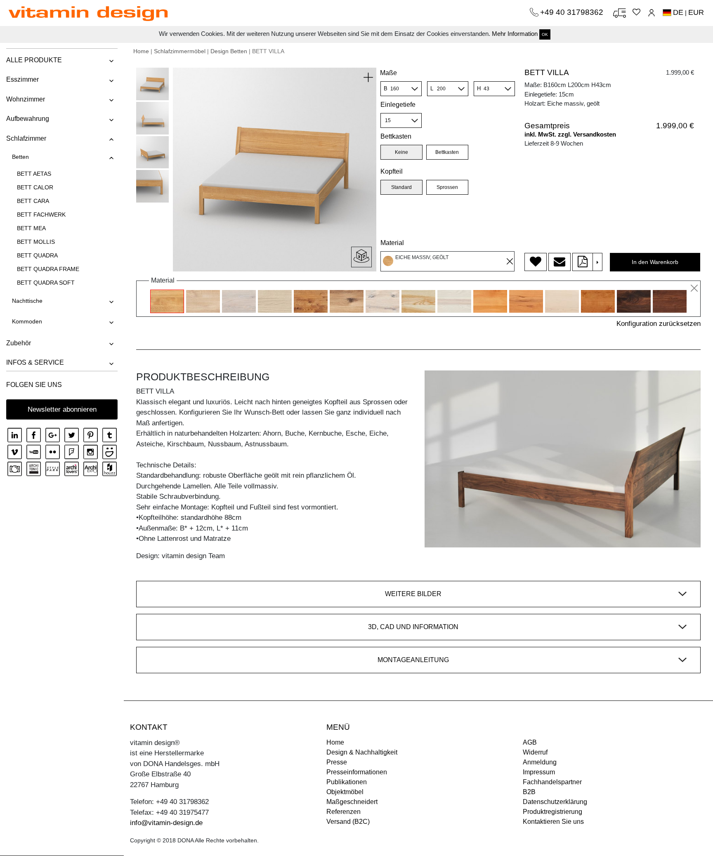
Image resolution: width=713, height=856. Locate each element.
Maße (388, 72)
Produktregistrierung (552, 811)
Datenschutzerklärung (555, 801)
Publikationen (346, 781)
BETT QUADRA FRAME (48, 269)
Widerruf (535, 752)
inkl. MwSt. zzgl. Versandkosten (570, 134)
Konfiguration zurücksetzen (658, 324)
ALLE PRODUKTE (34, 60)
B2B (529, 791)
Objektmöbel (345, 791)
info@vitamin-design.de (166, 823)
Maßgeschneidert (352, 801)
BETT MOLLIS (36, 241)
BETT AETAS (34, 173)
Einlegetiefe (398, 104)
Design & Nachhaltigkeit (361, 752)
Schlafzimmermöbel (179, 51)
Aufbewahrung (27, 118)
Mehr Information (515, 33)
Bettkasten (395, 136)
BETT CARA (33, 201)
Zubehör (18, 343)
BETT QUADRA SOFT (46, 282)
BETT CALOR (35, 187)
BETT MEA (31, 228)
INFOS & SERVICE (35, 362)
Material (392, 242)
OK (545, 34)
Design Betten (228, 51)
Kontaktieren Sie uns (553, 821)
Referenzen (343, 811)
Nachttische (27, 300)
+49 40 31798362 (572, 12)
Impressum (539, 772)
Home (141, 51)
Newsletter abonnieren (62, 409)
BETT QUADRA (37, 255)
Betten (20, 156)
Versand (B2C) (348, 821)
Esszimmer (22, 79)
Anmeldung (540, 762)
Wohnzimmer (25, 99)
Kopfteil (391, 171)
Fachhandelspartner (552, 781)
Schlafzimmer (26, 138)
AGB (530, 742)
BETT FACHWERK (41, 214)
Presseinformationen (356, 772)
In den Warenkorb (655, 262)
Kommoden (27, 321)
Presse (336, 762)
